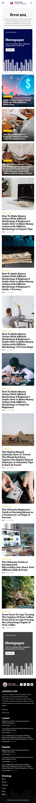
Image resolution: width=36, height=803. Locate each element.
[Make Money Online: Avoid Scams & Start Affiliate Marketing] (18, 90)
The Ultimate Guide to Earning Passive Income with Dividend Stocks (17, 729)
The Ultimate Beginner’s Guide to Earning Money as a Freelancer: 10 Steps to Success (17, 513)
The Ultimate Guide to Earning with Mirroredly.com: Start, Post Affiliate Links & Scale (18, 565)
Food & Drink (6, 611)
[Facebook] (21, 684)
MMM (3, 232)
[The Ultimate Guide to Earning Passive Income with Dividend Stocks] (18, 125)
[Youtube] (32, 684)
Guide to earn (8, 96)
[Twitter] (28, 684)
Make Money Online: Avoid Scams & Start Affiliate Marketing (15, 722)
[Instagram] (25, 684)
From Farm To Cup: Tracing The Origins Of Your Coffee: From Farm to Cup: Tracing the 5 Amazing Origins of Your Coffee (18, 619)
